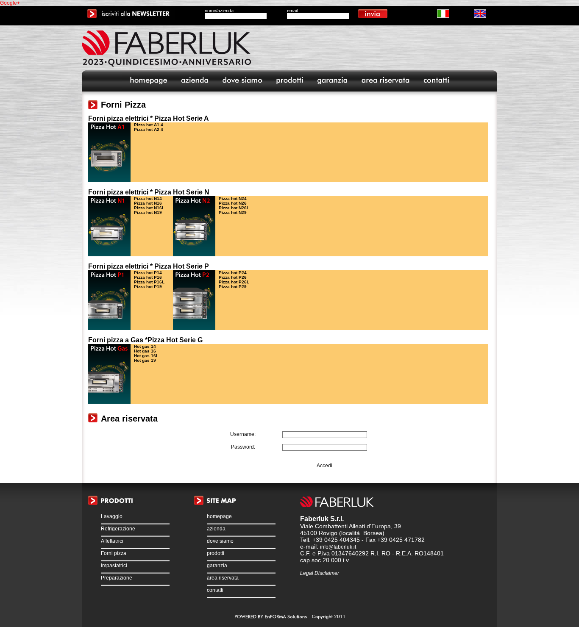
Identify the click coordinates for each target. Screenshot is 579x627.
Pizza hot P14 (148, 272)
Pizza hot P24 (233, 272)
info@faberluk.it (338, 547)
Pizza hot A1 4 (148, 124)
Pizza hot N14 (148, 198)
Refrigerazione (118, 529)
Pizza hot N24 (233, 198)
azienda (216, 529)
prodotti (215, 553)
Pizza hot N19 (148, 212)
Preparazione (116, 578)
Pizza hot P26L (234, 282)
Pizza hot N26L (234, 207)
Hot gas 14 (145, 346)
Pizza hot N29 (233, 212)
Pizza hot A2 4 (148, 129)
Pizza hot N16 (148, 203)
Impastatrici (114, 566)
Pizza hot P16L (149, 282)
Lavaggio (111, 516)
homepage (219, 516)
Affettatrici (112, 541)
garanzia (217, 566)
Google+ (10, 3)
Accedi (324, 466)
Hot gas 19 (145, 360)
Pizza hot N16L (149, 207)
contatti (215, 590)
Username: (243, 434)
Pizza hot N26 (233, 203)
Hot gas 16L (146, 355)
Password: (243, 447)
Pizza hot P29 (233, 286)
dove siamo (220, 541)
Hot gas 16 (145, 351)
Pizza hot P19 (148, 286)
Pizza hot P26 (233, 277)
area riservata (223, 578)
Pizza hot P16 (148, 277)
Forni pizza (113, 553)
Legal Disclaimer (319, 573)
